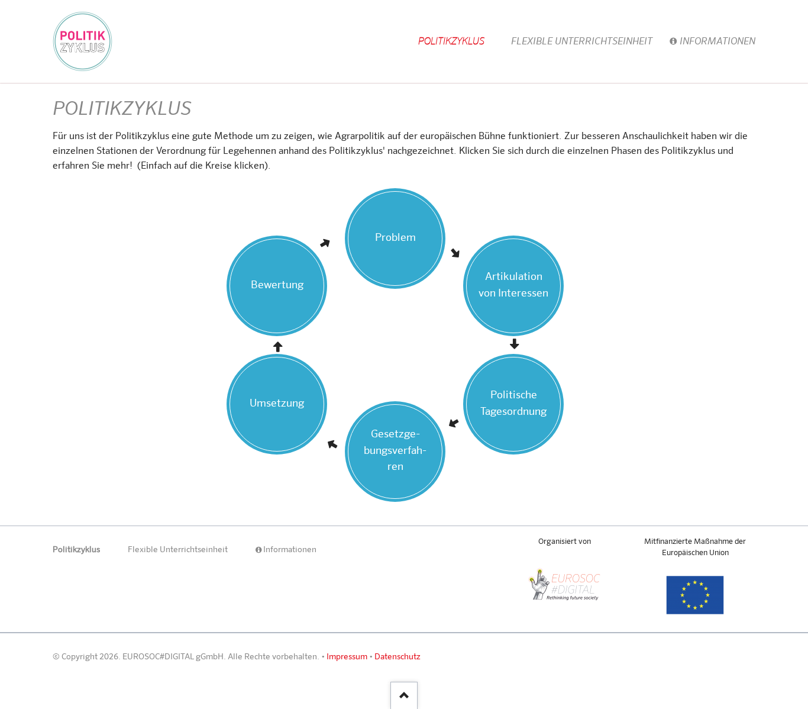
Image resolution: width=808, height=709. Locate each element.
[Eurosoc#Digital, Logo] (564, 583)
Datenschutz (397, 657)
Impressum (347, 657)
